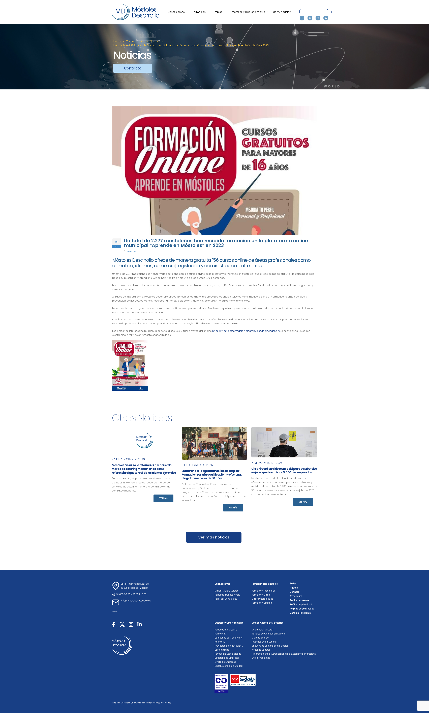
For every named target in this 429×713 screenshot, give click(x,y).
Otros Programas (261, 657)
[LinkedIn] (325, 18)
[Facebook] (302, 18)
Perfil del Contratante (225, 598)
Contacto (294, 591)
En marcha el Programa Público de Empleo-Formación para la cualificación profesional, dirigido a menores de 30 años (212, 474)
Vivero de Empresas (225, 661)
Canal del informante (300, 612)
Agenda (294, 587)
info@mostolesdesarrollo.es (136, 600)
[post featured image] (145, 440)
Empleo (219, 12)
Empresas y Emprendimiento (249, 12)
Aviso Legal (295, 596)
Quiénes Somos (176, 12)
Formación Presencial (263, 590)
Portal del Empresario (225, 629)
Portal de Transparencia (227, 594)
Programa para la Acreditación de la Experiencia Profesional (284, 653)
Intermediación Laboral (264, 641)
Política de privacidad (301, 604)
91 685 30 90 (123, 594)
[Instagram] (318, 18)
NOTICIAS (131, 251)
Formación (200, 12)
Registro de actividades (302, 608)
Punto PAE (220, 633)
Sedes (293, 583)
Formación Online (261, 594)
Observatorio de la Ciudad (228, 665)
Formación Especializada (227, 653)
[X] (310, 18)
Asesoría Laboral (261, 649)
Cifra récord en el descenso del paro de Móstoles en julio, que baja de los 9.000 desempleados (284, 470)
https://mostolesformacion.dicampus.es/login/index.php (246, 331)
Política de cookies (299, 600)
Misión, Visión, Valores (226, 590)
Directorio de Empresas (226, 657)
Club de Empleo (260, 637)
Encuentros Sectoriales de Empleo (270, 645)
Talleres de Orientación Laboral (268, 633)
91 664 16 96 (139, 594)
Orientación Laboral (262, 629)
